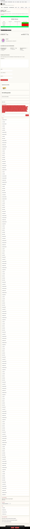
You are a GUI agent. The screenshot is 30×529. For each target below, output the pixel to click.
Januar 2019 (3, 213)
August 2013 (4, 344)
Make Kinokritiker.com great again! (7, 498)
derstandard (19, 105)
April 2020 (3, 188)
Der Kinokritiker (6, 7)
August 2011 (3, 394)
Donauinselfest (23, 105)
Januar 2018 (3, 238)
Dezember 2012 (4, 361)
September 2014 (4, 317)
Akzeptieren (12, 527)
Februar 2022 (4, 161)
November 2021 (4, 165)
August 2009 (4, 444)
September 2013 (4, 342)
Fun (18, 7)
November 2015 (4, 288)
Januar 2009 (4, 459)
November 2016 (4, 263)
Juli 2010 (3, 421)
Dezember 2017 (4, 240)
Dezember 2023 (4, 132)
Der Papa (16, 105)
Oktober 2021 (4, 167)
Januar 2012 (3, 384)
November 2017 (4, 242)
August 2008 (4, 469)
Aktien (7, 105)
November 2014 (4, 313)
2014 (4, 105)
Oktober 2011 (4, 390)
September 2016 (4, 267)
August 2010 (4, 419)
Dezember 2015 (4, 286)
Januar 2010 (3, 434)
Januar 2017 (3, 259)
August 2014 (4, 319)
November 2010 (4, 413)
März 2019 (3, 209)
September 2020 (4, 182)
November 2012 (4, 363)
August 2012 (4, 369)
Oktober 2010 (4, 415)
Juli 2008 (3, 471)
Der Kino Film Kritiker (5, 96)
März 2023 (3, 138)
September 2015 (4, 292)
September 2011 (4, 392)
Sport (26, 7)
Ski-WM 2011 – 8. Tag (13, 48)
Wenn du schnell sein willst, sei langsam (11, 518)
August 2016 (4, 269)
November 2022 (4, 142)
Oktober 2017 (4, 244)
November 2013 (4, 338)
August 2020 (4, 184)
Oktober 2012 (4, 365)
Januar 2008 (4, 484)
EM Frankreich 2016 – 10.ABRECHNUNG (4, 49)
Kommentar (3, 58)
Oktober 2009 (4, 440)
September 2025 (4, 119)
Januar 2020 (4, 194)
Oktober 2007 (4, 490)
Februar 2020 (4, 192)
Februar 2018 (4, 236)
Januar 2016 (3, 284)
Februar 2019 (4, 211)
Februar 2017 (4, 257)
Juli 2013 (3, 346)
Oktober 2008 (4, 465)
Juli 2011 (3, 396)
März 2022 (3, 159)
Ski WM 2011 (9, 30)
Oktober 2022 (4, 144)
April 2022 (3, 157)
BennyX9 (4, 11)
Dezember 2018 (4, 215)
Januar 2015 (3, 309)
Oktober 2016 (4, 265)
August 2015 (4, 294)
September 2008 (4, 467)
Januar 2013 (3, 359)
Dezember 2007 (4, 486)
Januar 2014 (3, 334)
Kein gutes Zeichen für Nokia (7, 521)
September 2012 (4, 367)
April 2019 (3, 207)
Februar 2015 (4, 307)
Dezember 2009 (4, 436)
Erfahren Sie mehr (17, 527)
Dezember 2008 (4, 461)
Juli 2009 (3, 446)
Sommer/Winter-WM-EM (4, 9)
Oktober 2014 (4, 315)
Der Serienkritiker (11, 7)
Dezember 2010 (4, 411)
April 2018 (3, 232)
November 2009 (4, 438)
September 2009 (4, 442)
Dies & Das (22, 7)
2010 (2, 105)
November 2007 (4, 488)
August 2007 (4, 494)
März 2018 (3, 234)
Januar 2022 (4, 163)
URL (2, 521)
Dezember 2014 (4, 311)
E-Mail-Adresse (3, 72)
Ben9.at (3, 4)
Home (1, 7)
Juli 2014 (3, 321)
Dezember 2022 (4, 140)
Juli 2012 (3, 371)
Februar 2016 (4, 282)
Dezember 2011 (4, 386)
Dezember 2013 (4, 336)
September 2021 (4, 169)
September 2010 (4, 417)
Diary (16, 7)
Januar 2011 (3, 409)
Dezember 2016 (4, 261)
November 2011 (4, 388)
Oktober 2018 (4, 219)
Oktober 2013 (4, 340)
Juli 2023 (3, 136)
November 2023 (4, 134)
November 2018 (4, 217)
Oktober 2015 (4, 290)
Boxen (9, 105)
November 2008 (4, 463)
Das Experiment (12, 105)
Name (2, 69)
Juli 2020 (3, 186)
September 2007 (4, 492)
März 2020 (3, 190)
